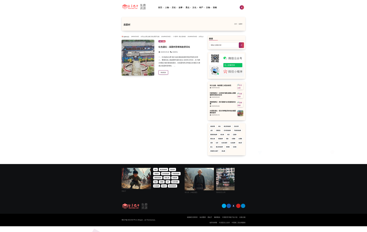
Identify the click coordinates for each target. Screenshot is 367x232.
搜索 (211, 39)
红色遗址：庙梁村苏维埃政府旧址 (174, 47)
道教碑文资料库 (192, 217)
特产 (201, 7)
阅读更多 (163, 72)
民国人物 (212, 138)
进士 (211, 146)
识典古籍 (242, 217)
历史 (174, 7)
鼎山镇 (223, 151)
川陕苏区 (218, 130)
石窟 (211, 142)
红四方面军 (224, 142)
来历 (228, 134)
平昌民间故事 (237, 130)
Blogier (140, 220)
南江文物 (162, 41)
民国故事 (220, 138)
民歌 (227, 138)
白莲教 (240, 138)
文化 (194, 7)
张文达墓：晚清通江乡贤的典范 (220, 85)
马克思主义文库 (224, 222)
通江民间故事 (219, 146)
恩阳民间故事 (213, 134)
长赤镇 (234, 146)
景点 (188, 7)
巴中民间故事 (227, 130)
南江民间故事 (227, 126)
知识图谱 (203, 217)
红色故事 (233, 142)
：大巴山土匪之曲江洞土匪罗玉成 (141, 36)
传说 (219, 126)
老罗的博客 (213, 222)
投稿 (215, 7)
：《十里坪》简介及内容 (170, 36)
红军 (217, 142)
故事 (181, 7)
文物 (208, 7)
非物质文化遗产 (214, 151)
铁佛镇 (228, 146)
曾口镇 (222, 134)
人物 (167, 7)
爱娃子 (210, 217)
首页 (160, 7)
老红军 (240, 142)
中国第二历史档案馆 (238, 222)
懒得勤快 (217, 217)
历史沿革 (236, 126)
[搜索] (241, 45)
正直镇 (234, 134)
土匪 (211, 130)
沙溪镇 (233, 138)
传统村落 (212, 126)
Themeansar (150, 220)
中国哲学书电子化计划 (229, 217)
